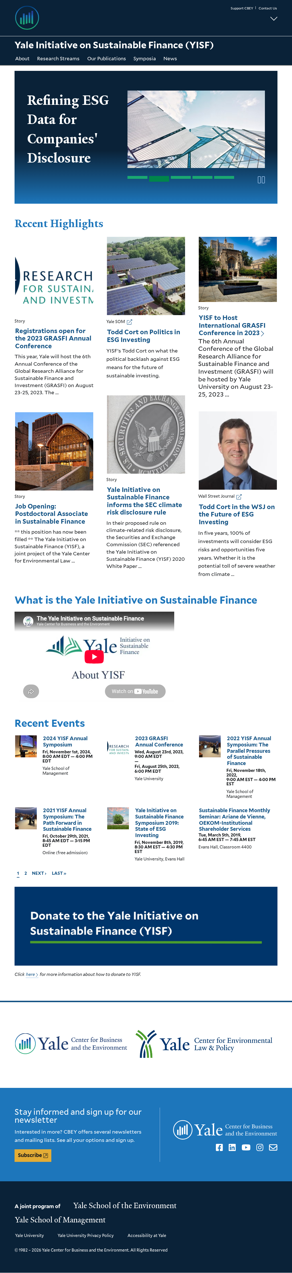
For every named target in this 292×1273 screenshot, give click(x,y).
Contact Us (268, 8)
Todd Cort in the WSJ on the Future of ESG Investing (237, 514)
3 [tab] (180, 177)
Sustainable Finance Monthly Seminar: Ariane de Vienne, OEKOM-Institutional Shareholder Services (234, 819)
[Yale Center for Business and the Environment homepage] (80, 18)
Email (272, 1147)
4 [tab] (202, 177)
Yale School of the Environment (125, 1205)
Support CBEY (242, 8)
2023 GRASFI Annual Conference (159, 741)
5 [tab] (224, 177)
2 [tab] (159, 179)
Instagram (259, 1147)
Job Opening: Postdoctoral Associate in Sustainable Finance (51, 514)
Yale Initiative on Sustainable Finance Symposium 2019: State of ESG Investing (159, 822)
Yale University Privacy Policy (86, 1235)
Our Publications (106, 58)
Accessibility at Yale (146, 1235)
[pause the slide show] (260, 180)
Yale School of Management (60, 1219)
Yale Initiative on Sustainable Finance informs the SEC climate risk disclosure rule (144, 501)
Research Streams (58, 58)
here (30, 974)
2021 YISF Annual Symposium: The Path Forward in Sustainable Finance (67, 819)
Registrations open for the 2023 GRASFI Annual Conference (53, 338)
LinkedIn (231, 1147)
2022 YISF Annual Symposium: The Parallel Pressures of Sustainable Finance (249, 750)
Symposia (144, 58)
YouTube (245, 1147)
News (170, 58)
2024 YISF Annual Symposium (65, 741)
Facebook (218, 1147)
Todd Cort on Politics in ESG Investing (143, 335)
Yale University (29, 1235)
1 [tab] (137, 177)
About (22, 58)
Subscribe (30, 1155)
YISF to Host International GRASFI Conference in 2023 (232, 325)
